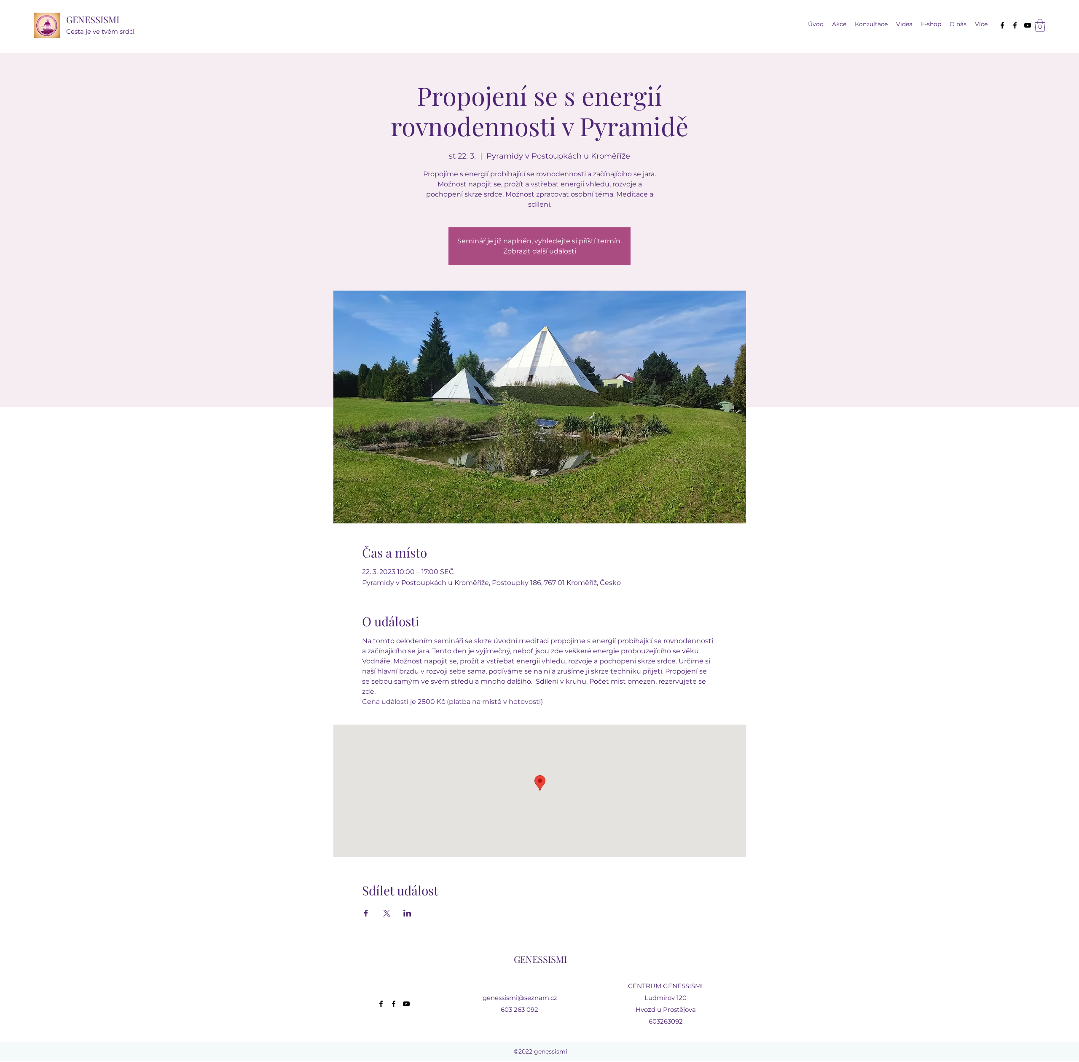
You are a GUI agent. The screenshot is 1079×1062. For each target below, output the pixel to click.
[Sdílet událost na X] (387, 913)
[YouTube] (1027, 25)
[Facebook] (1002, 25)
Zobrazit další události (539, 251)
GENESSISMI (92, 19)
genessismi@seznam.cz (520, 998)
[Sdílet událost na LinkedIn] (407, 913)
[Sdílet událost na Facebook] (366, 913)
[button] (904, 24)
